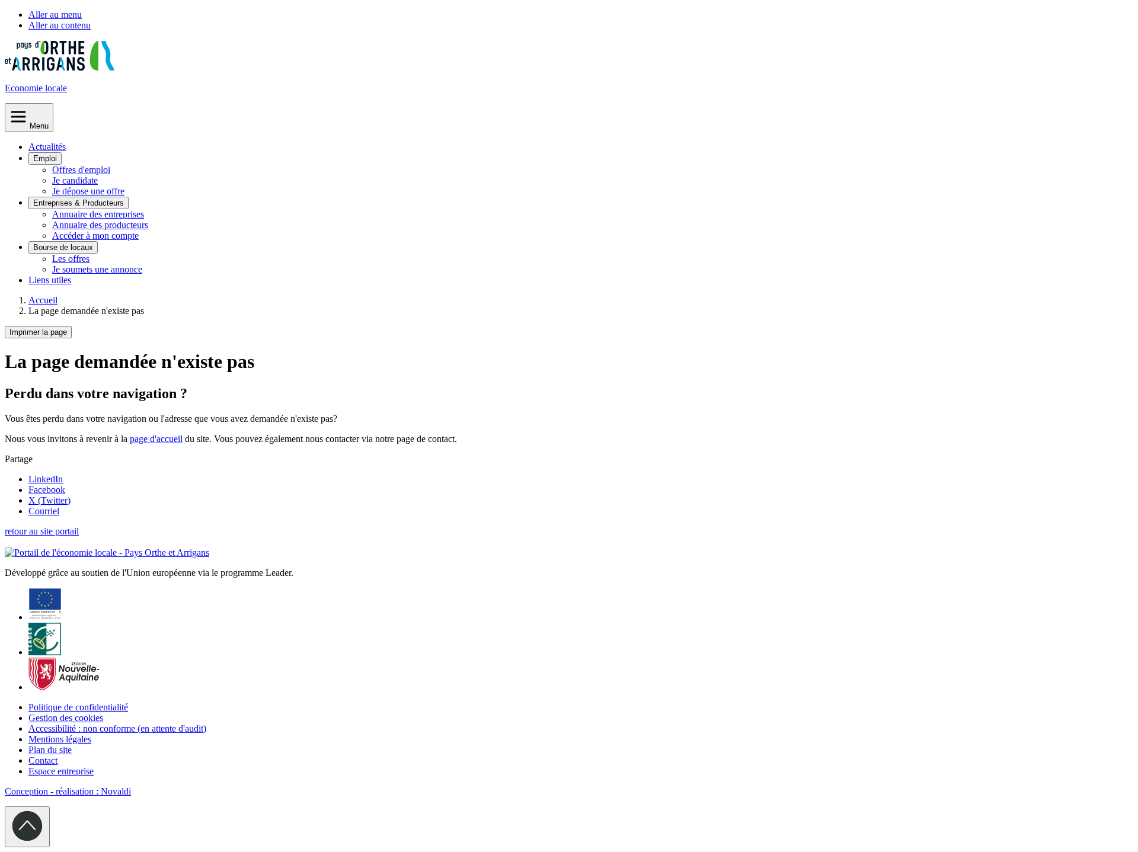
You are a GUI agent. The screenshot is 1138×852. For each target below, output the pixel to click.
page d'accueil (156, 439)
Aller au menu (55, 14)
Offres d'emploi (81, 170)
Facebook (46, 490)
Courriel (43, 511)
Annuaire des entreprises (98, 214)
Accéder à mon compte (95, 235)
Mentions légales (59, 739)
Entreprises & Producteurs (78, 202)
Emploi (45, 158)
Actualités (47, 147)
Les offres (70, 259)
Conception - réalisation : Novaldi (68, 791)
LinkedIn (45, 479)
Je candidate (75, 180)
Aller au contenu (59, 25)
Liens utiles (49, 280)
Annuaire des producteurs (100, 225)
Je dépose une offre (88, 191)
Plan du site (50, 750)
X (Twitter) (49, 500)
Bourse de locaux (63, 247)
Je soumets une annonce (97, 269)
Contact (42, 760)
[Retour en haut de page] (27, 826)
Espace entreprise (61, 771)
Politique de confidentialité (78, 707)
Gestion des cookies (65, 718)
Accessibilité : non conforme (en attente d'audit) (117, 728)
